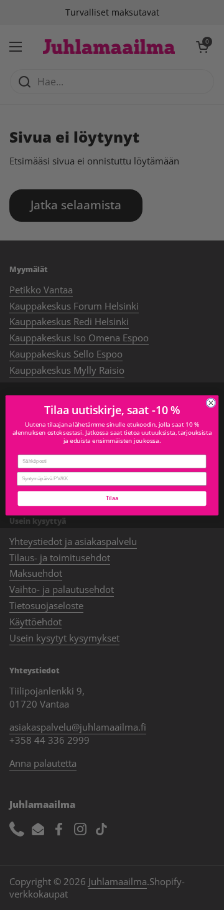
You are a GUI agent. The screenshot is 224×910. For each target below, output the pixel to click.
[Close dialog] (211, 402)
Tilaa (112, 498)
